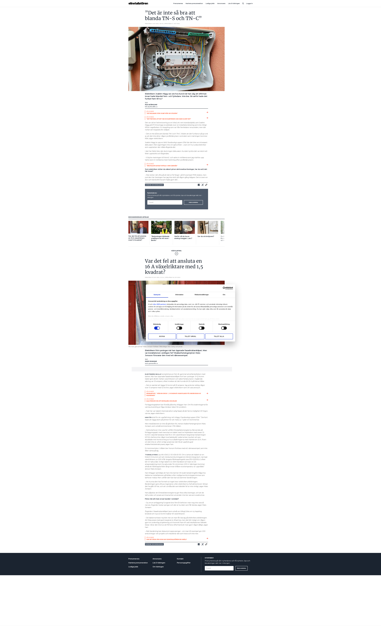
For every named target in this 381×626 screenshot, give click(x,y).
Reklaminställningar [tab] (202, 294)
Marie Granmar (151, 361)
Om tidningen (158, 567)
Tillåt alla (219, 336)
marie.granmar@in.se (151, 363)
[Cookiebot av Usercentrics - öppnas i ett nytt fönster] (224, 288)
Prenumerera (178, 3)
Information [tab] (179, 294)
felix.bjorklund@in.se (151, 107)
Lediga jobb (210, 3)
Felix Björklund (151, 105)
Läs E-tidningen (234, 3)
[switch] (179, 328)
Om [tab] (224, 294)
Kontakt (180, 559)
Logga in (249, 3)
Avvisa (162, 336)
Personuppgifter (184, 563)
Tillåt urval (190, 336)
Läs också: (162, 112)
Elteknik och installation (154, 185)
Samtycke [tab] (157, 294)
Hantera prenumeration (194, 3)
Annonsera (221, 3)
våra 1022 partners (160, 304)
